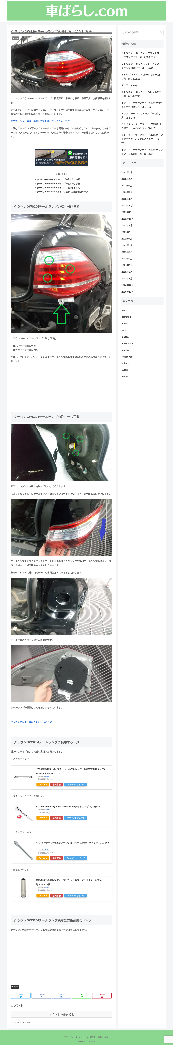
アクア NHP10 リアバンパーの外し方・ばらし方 (141, 115)
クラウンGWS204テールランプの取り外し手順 (58, 183)
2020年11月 (127, 292)
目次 (57, 173)
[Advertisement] (61, 384)
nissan (125, 350)
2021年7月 (126, 238)
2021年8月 (126, 232)
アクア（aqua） (129, 85)
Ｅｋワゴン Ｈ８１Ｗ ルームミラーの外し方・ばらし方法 (141, 76)
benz (124, 310)
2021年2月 (126, 272)
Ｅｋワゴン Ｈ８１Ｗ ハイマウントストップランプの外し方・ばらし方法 (141, 55)
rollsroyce (126, 357)
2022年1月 (126, 199)
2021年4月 (126, 258)
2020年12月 (127, 285)
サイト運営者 (90, 1037)
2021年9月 (126, 225)
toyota (16, 987)
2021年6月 (126, 245)
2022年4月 (126, 179)
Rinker (47, 776)
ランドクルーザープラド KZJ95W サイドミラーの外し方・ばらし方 (142, 104)
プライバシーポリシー (73, 1037)
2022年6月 (126, 172)
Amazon (43, 784)
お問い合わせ (103, 1037)
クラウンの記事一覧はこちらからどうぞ (31, 722)
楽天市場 (57, 784)
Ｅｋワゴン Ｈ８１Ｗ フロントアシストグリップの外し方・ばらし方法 (141, 66)
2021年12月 (127, 205)
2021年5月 (126, 252)
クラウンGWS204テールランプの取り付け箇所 (58, 179)
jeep (123, 330)
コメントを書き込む (61, 1014)
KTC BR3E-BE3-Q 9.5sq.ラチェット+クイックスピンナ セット (68, 806)
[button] (161, 32)
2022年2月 (126, 192)
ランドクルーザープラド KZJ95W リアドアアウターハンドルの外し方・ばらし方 (142, 139)
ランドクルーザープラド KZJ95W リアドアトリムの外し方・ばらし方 (142, 151)
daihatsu (126, 317)
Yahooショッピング (75, 784)
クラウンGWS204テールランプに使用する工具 (58, 187)
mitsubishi (127, 343)
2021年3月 (126, 265)
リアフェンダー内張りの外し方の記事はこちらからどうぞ (40, 121)
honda (124, 323)
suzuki (125, 370)
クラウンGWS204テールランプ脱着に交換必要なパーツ (62, 191)
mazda (125, 337)
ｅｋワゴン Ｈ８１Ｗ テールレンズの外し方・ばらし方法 (141, 94)
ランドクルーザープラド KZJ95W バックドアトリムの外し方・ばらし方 (142, 126)
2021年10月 (127, 219)
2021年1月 (126, 278)
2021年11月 (127, 212)
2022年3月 (126, 185)
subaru (125, 363)
